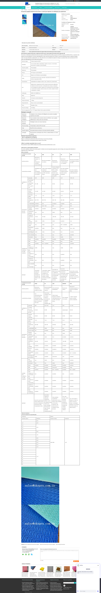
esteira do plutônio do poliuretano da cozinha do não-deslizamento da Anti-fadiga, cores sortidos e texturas (42, 583)
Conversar (64, 40)
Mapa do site (69, 587)
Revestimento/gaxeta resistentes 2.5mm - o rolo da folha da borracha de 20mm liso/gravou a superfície (28, 583)
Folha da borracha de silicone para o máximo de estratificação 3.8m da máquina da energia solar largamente (28, 586)
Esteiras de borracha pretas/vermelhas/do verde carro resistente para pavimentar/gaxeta (55, 583)
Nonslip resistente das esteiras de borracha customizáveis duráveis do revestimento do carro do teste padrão (56, 586)
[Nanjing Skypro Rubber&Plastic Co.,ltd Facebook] (64, 586)
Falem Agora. (64, 7)
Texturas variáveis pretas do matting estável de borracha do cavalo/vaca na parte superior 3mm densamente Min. (56, 589)
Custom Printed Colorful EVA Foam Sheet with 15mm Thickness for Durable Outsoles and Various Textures (50, 575)
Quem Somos (34, 7)
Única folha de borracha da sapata (33, 9)
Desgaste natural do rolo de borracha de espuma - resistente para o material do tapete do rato (42, 588)
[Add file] (78, 591)
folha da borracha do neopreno (40, 580)
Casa (23, 7)
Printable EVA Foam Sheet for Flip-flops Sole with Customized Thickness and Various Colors (75, 575)
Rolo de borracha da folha (27, 579)
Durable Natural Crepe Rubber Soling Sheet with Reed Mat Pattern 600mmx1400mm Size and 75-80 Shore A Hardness (66, 575)
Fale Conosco (57, 7)
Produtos (28, 7)
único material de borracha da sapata (32, 544)
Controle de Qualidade (48, 7)
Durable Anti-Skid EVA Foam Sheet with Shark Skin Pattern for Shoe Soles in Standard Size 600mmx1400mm (42, 575)
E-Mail (65, 587)
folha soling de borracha (60, 544)
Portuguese (77, 0)
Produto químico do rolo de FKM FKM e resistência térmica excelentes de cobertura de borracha (28, 589)
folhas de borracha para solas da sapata (47, 544)
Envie (76, 582)
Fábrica (40, 7)
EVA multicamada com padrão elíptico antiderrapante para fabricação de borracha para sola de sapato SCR (33, 575)
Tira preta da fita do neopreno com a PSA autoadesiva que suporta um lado (42, 586)
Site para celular (66, 588)
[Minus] (98, 565)
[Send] (98, 591)
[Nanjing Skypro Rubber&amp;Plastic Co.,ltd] (27, 4)
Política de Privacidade (28, 592)
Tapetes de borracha (54, 579)
